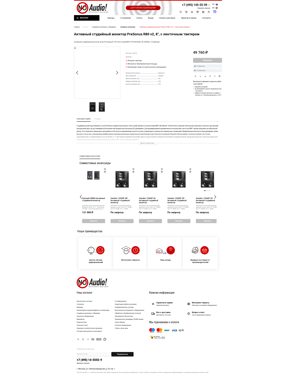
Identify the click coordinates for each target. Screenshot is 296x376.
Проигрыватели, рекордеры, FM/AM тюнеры (129, 319)
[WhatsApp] (219, 76)
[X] (210, 76)
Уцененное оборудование (85, 316)
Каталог (84, 18)
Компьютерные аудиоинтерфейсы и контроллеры (93, 310)
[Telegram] (205, 76)
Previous (77, 72)
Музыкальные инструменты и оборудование (129, 310)
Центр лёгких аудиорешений (143, 8)
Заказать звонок (203, 8)
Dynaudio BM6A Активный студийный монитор (93, 199)
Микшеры (80, 307)
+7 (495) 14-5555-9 (89, 360)
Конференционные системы (124, 307)
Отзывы (97, 119)
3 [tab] (208, 190)
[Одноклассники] (200, 76)
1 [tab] (204, 190)
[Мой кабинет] (208, 11)
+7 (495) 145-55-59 (194, 5)
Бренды (111, 18)
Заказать (93, 221)
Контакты (206, 18)
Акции (150, 18)
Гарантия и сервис (189, 18)
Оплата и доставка (167, 18)
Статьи (139, 18)
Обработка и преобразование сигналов (128, 313)
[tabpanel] (207, 179)
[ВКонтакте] (195, 76)
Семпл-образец (120, 322)
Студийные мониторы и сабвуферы (88, 313)
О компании (125, 18)
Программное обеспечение (124, 316)
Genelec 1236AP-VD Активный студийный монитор (177, 200)
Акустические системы (84, 301)
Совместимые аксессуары (89, 156)
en (213, 8)
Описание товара (84, 119)
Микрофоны (81, 319)
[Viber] (214, 76)
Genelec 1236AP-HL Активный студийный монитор (148, 200)
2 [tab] (206, 190)
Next (117, 72)
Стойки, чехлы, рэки (121, 328)
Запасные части (82, 325)
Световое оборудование (123, 325)
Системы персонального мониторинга (89, 331)
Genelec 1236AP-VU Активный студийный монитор (205, 200)
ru (213, 4)
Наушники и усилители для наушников (89, 328)
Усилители (80, 304)
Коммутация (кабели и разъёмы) (126, 304)
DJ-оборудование (120, 301)
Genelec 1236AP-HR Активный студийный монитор (120, 200)
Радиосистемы (82, 322)
